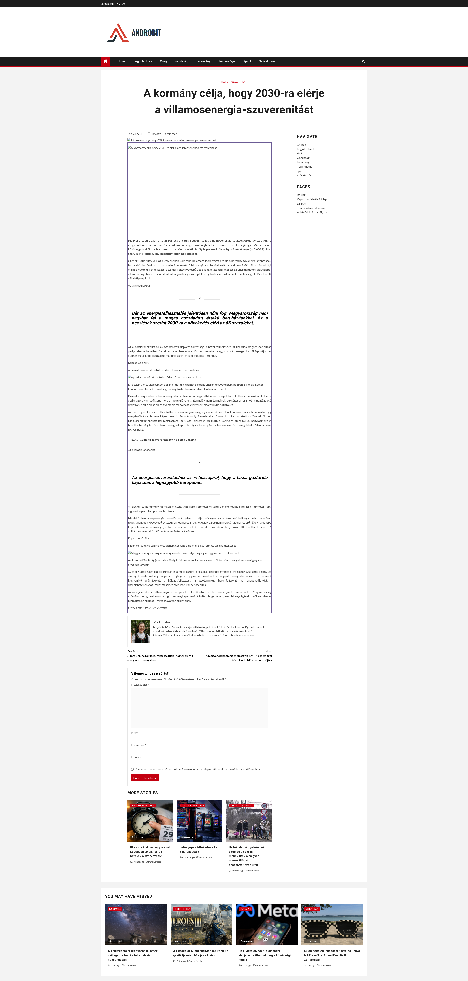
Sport (247, 61)
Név (134, 732)
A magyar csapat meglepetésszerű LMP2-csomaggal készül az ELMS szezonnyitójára (239, 655)
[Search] (363, 61)
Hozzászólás (140, 684)
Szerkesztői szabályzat (311, 208)
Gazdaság (181, 61)
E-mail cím (138, 745)
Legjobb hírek (142, 61)
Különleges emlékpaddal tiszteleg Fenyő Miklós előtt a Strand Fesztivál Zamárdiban (332, 955)
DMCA (301, 203)
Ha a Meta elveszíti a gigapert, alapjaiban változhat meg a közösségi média (265, 955)
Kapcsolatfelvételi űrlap (312, 199)
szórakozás (267, 61)
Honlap (136, 757)
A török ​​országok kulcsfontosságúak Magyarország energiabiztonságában (160, 655)
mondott (168, 249)
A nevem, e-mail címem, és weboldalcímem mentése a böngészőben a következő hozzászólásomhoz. (198, 769)
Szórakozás (312, 909)
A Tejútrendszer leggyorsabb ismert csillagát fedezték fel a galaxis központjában (133, 955)
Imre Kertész (154, 861)
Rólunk (301, 194)
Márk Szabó (138, 133)
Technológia (226, 61)
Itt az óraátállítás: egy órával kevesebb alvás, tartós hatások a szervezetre (150, 852)
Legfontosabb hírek (233, 81)
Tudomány (115, 909)
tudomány (203, 61)
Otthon (120, 61)
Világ (163, 61)
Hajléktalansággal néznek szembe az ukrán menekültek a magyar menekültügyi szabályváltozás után (247, 856)
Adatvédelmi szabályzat (312, 212)
